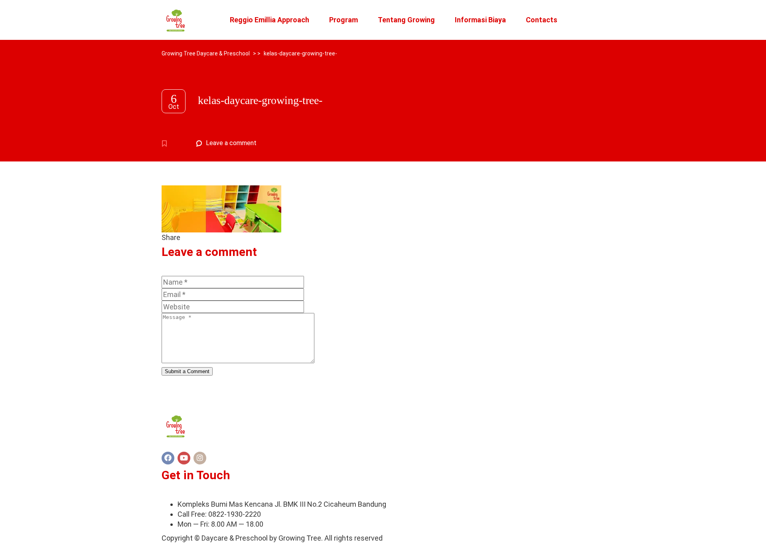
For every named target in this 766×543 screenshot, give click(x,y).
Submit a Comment (187, 371)
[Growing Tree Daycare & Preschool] (176, 20)
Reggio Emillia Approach (269, 20)
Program (343, 20)
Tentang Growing (406, 20)
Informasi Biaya (480, 20)
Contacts (541, 20)
